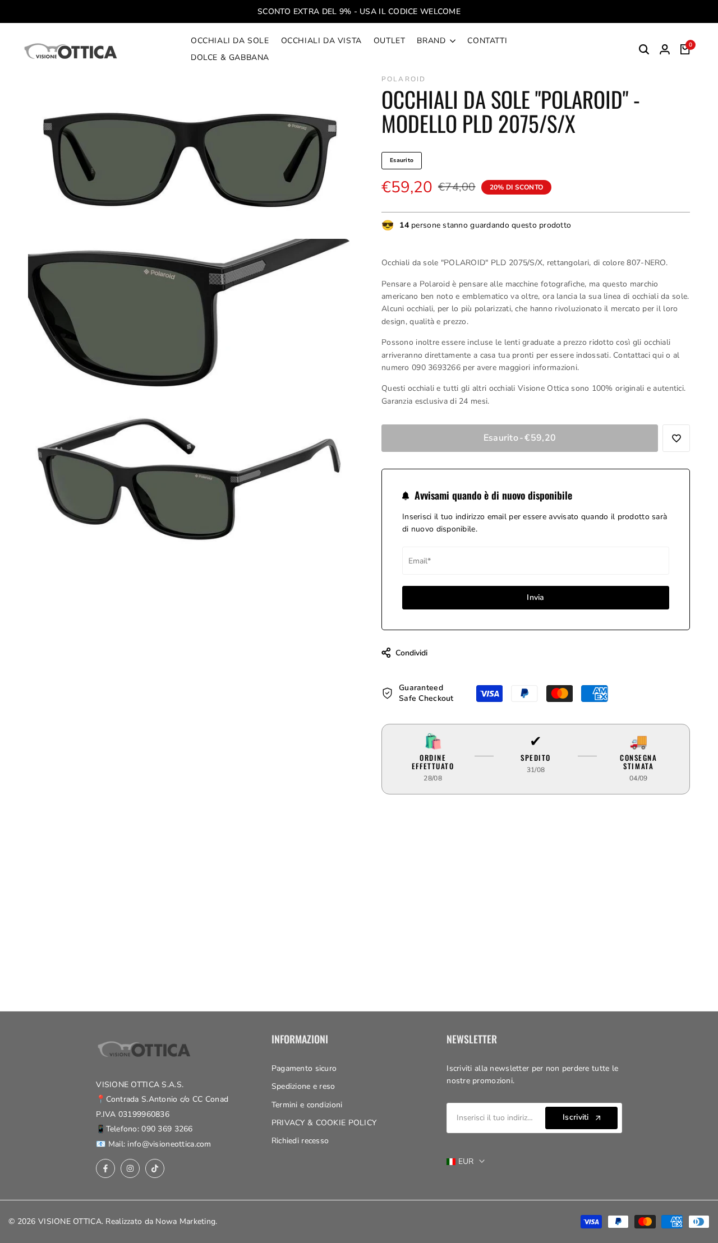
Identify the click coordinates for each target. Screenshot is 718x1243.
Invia (535, 597)
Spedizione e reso (303, 1086)
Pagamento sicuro (304, 1068)
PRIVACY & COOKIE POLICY (323, 1122)
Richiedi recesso (300, 1140)
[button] (676, 438)
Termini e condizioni (307, 1104)
